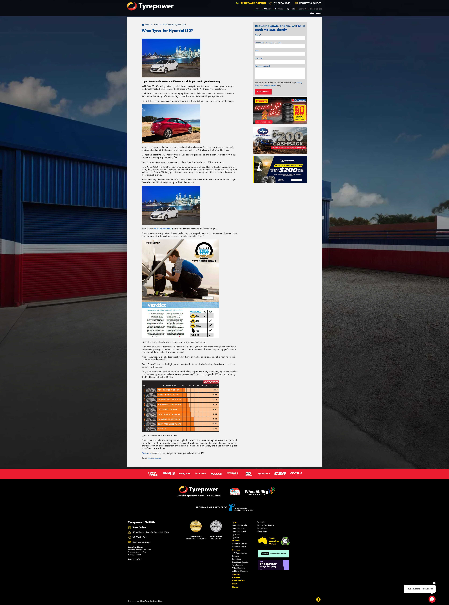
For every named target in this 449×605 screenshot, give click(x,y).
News (318, 13)
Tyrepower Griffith (253, 3)
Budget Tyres (262, 528)
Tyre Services (237, 565)
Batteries (235, 556)
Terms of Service (270, 85)
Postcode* (259, 58)
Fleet (312, 13)
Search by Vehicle (239, 525)
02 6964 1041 (282, 3)
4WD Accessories (239, 553)
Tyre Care (236, 534)
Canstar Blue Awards (265, 525)
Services (279, 8)
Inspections (236, 559)
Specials (291, 8)
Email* (258, 50)
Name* (258, 35)
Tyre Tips (235, 537)
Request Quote (263, 92)
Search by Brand (239, 531)
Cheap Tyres (262, 531)
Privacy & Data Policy (142, 601)
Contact (302, 8)
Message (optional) (262, 66)
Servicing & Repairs (240, 562)
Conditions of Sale (156, 601)
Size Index (261, 522)
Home (146, 24)
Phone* (268, 42)
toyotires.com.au (154, 458)
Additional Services (240, 571)
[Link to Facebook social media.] (318, 599)
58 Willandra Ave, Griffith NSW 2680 (150, 532)
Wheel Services (238, 568)
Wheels (268, 8)
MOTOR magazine (163, 228)
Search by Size (238, 528)
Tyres (258, 8)
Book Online (316, 8)
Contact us (146, 453)
